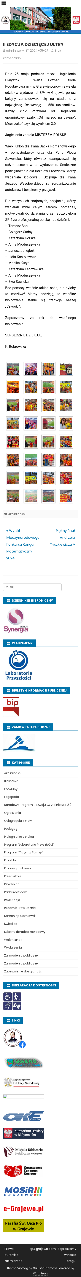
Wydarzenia (13, 947)
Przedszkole (12, 876)
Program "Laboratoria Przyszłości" (29, 844)
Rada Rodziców (15, 892)
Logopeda (11, 797)
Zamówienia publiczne (21, 955)
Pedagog (10, 829)
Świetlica (10, 924)
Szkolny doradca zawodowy (24, 932)
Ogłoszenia (12, 813)
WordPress (40, 1273)
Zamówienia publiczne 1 (22, 963)
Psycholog (11, 884)
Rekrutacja (12, 900)
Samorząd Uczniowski (20, 916)
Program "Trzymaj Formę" (23, 852)
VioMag (22, 1268)
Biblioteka (11, 781)
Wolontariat (13, 940)
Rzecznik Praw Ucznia (20, 908)
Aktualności (16, 514)
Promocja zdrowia (17, 868)
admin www (15, 50)
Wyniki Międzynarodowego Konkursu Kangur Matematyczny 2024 (23, 544)
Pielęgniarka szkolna (19, 836)
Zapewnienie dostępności (23, 971)
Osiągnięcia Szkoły (18, 821)
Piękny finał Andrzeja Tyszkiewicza (62, 537)
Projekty (10, 860)
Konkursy (10, 789)
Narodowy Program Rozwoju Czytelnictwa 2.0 (37, 805)
